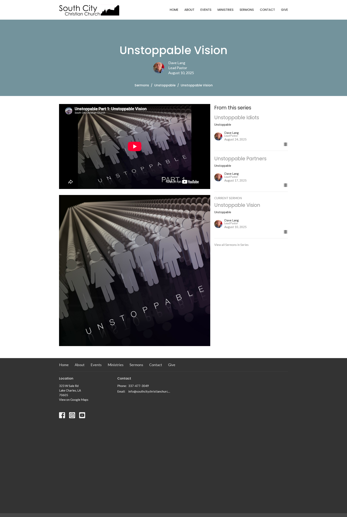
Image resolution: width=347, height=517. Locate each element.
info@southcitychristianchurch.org (149, 391)
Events (205, 10)
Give (284, 10)
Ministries (225, 10)
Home (174, 10)
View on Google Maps (73, 399)
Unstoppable (165, 85)
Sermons (247, 10)
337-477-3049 (138, 386)
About (189, 10)
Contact (267, 10)
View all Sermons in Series (231, 244)
